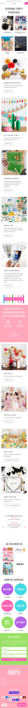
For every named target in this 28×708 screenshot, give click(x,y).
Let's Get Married (12, 505)
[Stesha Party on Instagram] (15, 689)
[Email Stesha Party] (10, 689)
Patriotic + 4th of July (21, 25)
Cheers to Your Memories (11, 270)
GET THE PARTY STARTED (14, 299)
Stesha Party (11, 704)
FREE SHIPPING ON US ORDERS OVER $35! (14, 1)
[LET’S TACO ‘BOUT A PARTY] (14, 115)
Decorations (7, 607)
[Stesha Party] (14, 3)
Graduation (7, 25)
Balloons (7, 590)
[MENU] (0, 3)
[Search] (23, 3)
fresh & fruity (8, 452)
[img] (14, 518)
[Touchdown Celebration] (14, 162)
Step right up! (8, 373)
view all (8, 421)
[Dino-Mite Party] (14, 209)
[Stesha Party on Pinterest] (17, 689)
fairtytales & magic (10, 415)
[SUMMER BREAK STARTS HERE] (14, 68)
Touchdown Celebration (11, 178)
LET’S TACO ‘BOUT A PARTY (11, 135)
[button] (4, 527)
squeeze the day (11, 460)
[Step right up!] (14, 357)
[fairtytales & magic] (14, 399)
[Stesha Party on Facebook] (13, 689)
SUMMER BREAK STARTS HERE (12, 83)
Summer (7, 45)
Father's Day (21, 45)
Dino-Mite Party (8, 225)
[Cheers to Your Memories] (14, 254)
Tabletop (21, 607)
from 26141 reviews (13, 519)
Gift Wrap (21, 623)
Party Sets (7, 623)
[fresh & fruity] (14, 438)
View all (8, 91)
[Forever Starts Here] (14, 480)
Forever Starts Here (10, 497)
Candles (21, 590)
